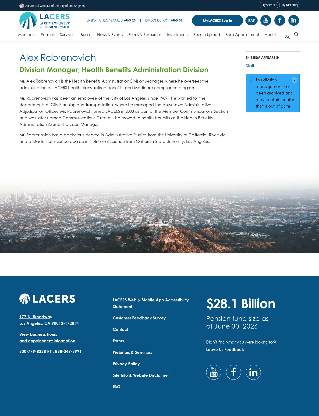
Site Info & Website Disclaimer (141, 375)
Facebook (280, 20)
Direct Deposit (164, 20)
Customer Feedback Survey (139, 317)
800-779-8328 (32, 351)
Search (296, 34)
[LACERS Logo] (44, 20)
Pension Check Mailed (110, 20)
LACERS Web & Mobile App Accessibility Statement (151, 303)
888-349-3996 (68, 351)
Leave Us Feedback (225, 349)
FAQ (116, 386)
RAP (251, 20)
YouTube (266, 20)
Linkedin (294, 20)
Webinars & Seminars (132, 352)
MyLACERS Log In (217, 20)
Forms (118, 340)
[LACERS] (47, 298)
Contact (120, 329)
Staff (250, 65)
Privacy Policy (126, 363)
